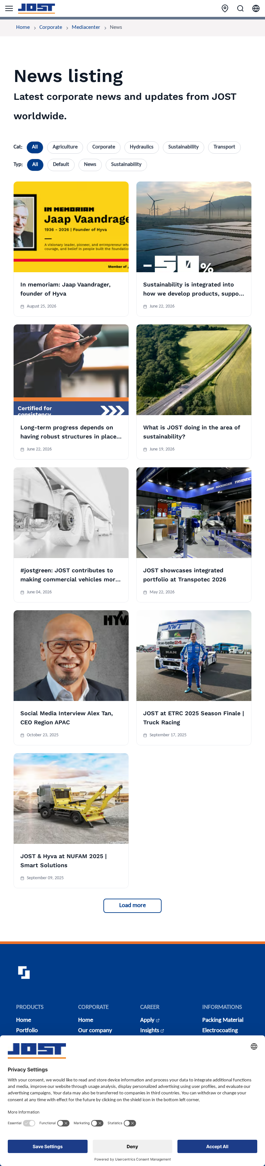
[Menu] (9, 8)
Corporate (50, 27)
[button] (132, 906)
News (90, 164)
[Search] (240, 8)
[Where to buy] (224, 8)
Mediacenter (86, 27)
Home (23, 27)
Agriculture (65, 147)
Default (61, 164)
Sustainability (183, 147)
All (35, 147)
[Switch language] (255, 8)
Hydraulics (142, 147)
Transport (224, 147)
